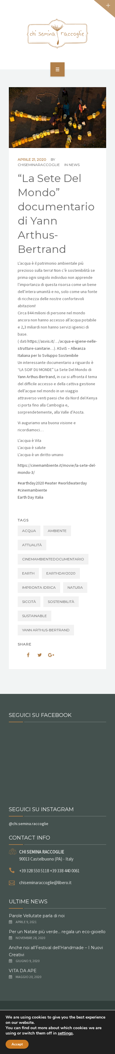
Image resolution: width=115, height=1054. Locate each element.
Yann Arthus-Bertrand (36, 376)
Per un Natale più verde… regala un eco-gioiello (57, 931)
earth (28, 573)
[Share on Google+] (49, 655)
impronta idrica (39, 587)
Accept (17, 1044)
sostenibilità (61, 601)
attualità (32, 545)
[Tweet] (36, 655)
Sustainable (34, 616)
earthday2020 (60, 573)
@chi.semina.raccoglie (28, 823)
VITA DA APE (23, 970)
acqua (29, 530)
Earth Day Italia (30, 497)
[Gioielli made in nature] (57, 34)
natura (75, 587)
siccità (29, 601)
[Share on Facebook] (24, 655)
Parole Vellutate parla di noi (37, 915)
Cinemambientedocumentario (53, 559)
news (74, 164)
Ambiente (57, 530)
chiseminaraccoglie (39, 164)
